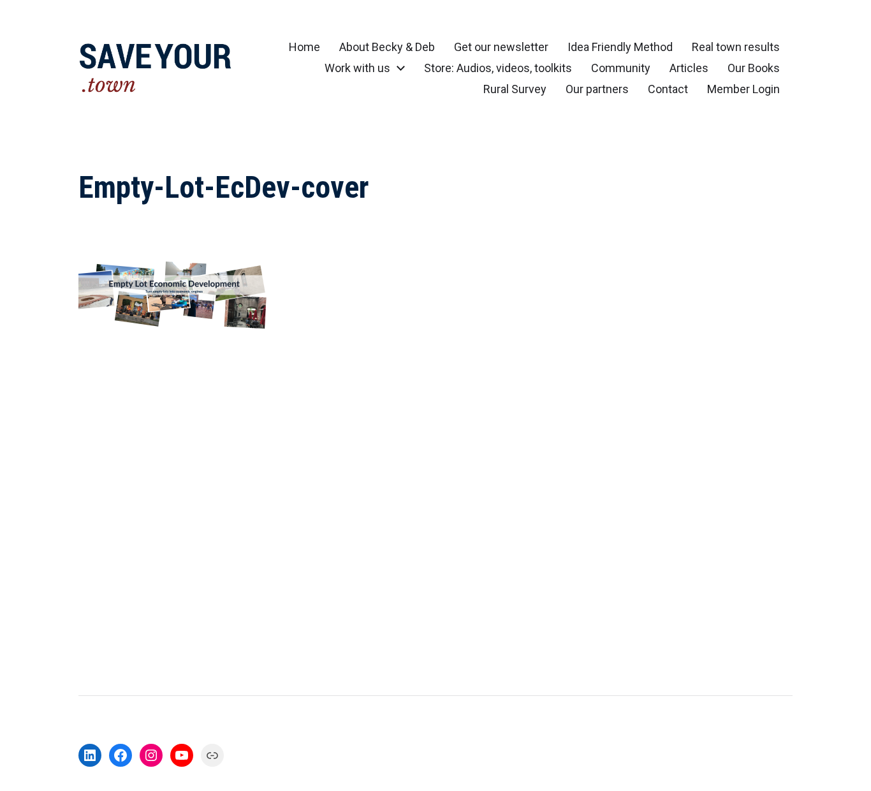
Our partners (597, 89)
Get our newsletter (501, 47)
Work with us (357, 68)
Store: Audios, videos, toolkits (498, 68)
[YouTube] (181, 755)
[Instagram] (151, 755)
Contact (668, 89)
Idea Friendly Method (620, 47)
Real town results (736, 47)
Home (304, 47)
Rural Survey (514, 89)
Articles (689, 68)
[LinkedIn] (89, 755)
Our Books (754, 68)
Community (620, 68)
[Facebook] (120, 755)
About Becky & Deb (387, 47)
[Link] (212, 755)
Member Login (743, 89)
